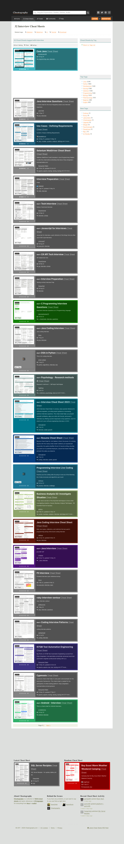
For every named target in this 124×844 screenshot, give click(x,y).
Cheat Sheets (29, 19)
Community (52, 19)
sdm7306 (41, 110)
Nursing (85, 88)
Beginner (86, 100)
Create (40, 19)
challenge (52, 485)
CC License (44, 828)
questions (55, 319)
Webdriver (39, 32)
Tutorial (53, 32)
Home (18, 19)
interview (52, 59)
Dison (40, 580)
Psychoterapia (87, 127)
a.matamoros (42, 710)
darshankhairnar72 (43, 314)
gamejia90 (87, 799)
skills (39, 191)
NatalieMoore (42, 136)
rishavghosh (42, 425)
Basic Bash (100, 799)
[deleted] (40, 186)
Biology (85, 95)
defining (60, 141)
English (85, 102)
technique (62, 514)
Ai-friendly (86, 134)
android (40, 715)
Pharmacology (87, 97)
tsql (34, 783)
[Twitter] (102, 12)
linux (28, 803)
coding (40, 459)
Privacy (60, 828)
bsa (91, 787)
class (39, 141)
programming (42, 59)
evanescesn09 (42, 54)
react (51, 585)
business (45, 514)
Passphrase (86, 129)
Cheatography (18, 799)
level (54, 393)
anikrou (40, 509)
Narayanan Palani (43, 166)
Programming (87, 93)
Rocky (85, 115)
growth (50, 429)
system (40, 514)
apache (40, 171)
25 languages (38, 801)
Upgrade (86, 122)
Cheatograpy (87, 120)
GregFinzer (86, 782)
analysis (54, 141)
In (47, 32)
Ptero (39, 335)
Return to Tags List (89, 45)
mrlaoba (40, 555)
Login (94, 19)
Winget (85, 125)
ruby (39, 609)
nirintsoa (40, 481)
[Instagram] (109, 12)
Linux (85, 81)
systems (49, 141)
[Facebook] (98, 12)
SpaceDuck (69, 804)
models (44, 141)
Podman (85, 113)
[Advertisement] (62, 4)
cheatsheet (43, 319)
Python (85, 84)
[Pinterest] (105, 12)
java (48, 59)
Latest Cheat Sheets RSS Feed (98, 828)
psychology (49, 393)
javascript (41, 246)
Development (87, 86)
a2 (57, 393)
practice (40, 485)
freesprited (41, 286)
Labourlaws (87, 118)
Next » (48, 725)
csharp (46, 215)
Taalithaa (40, 388)
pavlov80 (87, 804)
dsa (57, 364)
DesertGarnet (42, 210)
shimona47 (41, 241)
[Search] (88, 12)
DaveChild (54, 804)
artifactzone (41, 604)
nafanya (40, 535)
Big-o (85, 131)
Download (63, 32)
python (40, 364)
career (45, 429)
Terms (53, 828)
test (49, 667)
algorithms (46, 364)
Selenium (30, 32)
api (39, 266)
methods (42, 393)
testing (50, 171)
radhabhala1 (41, 633)
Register (106, 19)
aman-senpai (42, 360)
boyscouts (86, 787)
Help (62, 19)
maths (34, 803)
